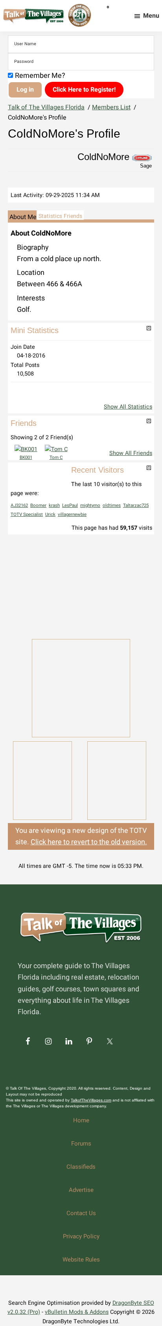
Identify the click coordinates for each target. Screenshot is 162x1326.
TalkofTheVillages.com (91, 1100)
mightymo (90, 505)
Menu (151, 15)
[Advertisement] (81, 586)
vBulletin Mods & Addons (77, 1312)
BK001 (26, 457)
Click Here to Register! (84, 89)
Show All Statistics (128, 407)
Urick (50, 514)
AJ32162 (19, 505)
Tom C (56, 457)
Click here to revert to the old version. (89, 842)
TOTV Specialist (27, 514)
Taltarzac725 (136, 505)
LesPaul (70, 505)
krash (54, 505)
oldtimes (112, 505)
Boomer (38, 505)
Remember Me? (40, 75)
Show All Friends (130, 453)
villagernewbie (72, 514)
